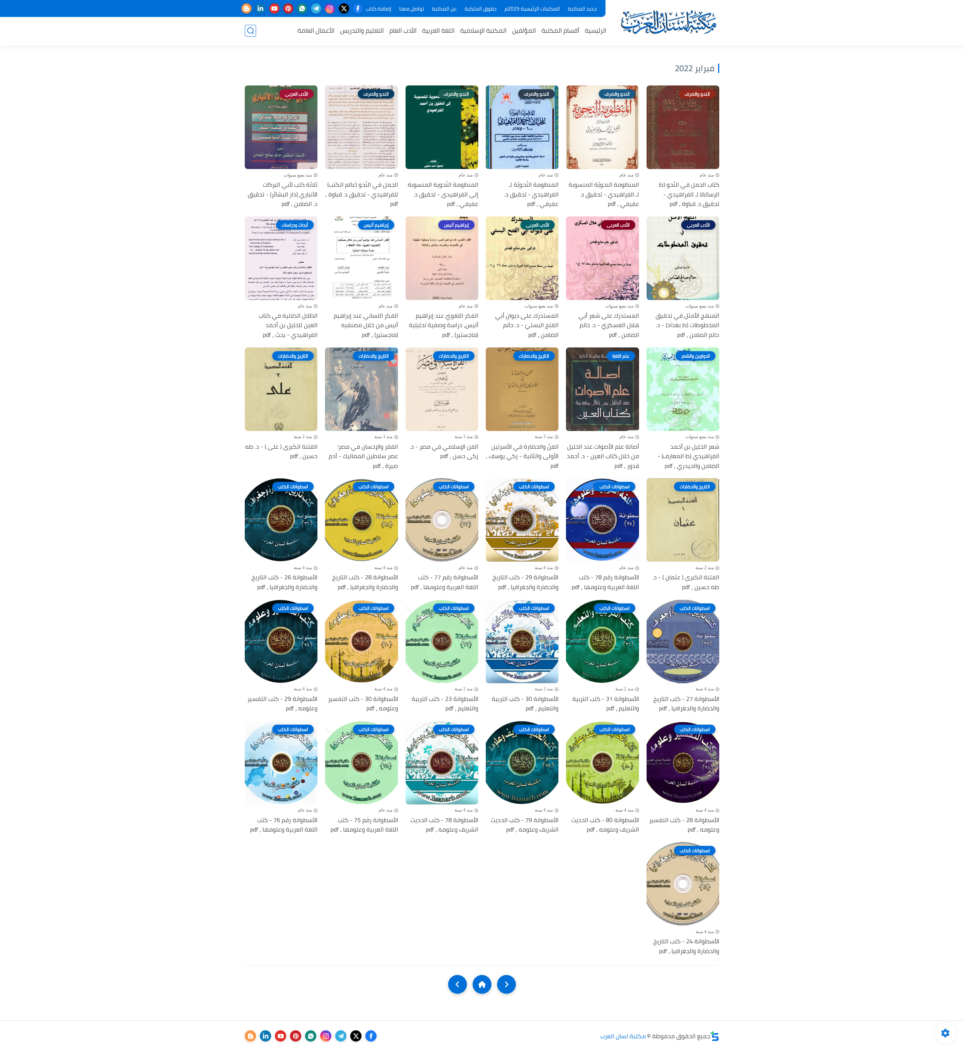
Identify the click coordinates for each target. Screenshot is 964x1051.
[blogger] (246, 8)
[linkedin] (260, 8)
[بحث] (250, 31)
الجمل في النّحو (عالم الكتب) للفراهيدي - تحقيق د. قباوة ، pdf (361, 194)
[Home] (482, 984)
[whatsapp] (302, 8)
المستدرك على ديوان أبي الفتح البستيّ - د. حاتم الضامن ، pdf (526, 325)
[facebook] (358, 8)
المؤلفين (524, 30)
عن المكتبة (444, 9)
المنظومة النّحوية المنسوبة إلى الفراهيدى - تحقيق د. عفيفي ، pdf (443, 194)
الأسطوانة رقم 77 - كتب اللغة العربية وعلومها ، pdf (444, 582)
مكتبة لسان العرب (623, 1036)
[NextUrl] (457, 984)
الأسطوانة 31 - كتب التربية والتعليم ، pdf (605, 703)
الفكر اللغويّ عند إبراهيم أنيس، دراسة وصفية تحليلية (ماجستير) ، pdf (443, 325)
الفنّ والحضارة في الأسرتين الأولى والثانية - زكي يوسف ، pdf (522, 456)
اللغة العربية (438, 30)
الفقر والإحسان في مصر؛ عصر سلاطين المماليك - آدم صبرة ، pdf (363, 456)
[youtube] (274, 8)
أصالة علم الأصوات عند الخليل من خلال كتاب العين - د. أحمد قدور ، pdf (603, 456)
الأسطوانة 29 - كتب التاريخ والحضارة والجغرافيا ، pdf (525, 582)
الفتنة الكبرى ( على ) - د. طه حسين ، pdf (281, 451)
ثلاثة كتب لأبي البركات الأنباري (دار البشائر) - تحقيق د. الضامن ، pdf (282, 194)
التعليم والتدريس (362, 30)
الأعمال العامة (315, 30)
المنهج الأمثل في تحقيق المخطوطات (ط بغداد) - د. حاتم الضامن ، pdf (687, 325)
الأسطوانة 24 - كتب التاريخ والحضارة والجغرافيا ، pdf (686, 946)
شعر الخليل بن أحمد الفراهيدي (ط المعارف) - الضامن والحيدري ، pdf (688, 456)
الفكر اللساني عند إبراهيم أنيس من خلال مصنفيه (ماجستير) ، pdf (366, 325)
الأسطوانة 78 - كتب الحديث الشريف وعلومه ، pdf (444, 825)
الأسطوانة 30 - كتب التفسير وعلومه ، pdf (363, 703)
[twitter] (344, 8)
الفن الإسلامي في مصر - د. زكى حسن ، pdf (444, 451)
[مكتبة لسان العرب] (668, 22)
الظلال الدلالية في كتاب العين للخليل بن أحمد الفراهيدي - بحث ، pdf (288, 325)
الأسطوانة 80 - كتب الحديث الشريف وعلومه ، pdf (605, 825)
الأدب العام (402, 30)
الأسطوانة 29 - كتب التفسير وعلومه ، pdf (282, 703)
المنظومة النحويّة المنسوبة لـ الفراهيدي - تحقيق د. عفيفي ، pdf (604, 194)
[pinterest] (288, 8)
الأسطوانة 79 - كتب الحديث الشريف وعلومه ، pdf (524, 825)
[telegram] (316, 8)
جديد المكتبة (582, 9)
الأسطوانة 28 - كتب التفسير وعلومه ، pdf (684, 825)
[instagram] (330, 8)
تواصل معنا (411, 9)
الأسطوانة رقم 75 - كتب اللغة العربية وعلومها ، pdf (364, 825)
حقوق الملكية (481, 9)
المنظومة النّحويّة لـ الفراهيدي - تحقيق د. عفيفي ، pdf (531, 194)
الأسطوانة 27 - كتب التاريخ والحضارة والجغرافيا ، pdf (686, 703)
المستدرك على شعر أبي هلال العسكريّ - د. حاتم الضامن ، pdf (608, 325)
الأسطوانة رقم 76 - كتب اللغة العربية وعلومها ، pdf (283, 825)
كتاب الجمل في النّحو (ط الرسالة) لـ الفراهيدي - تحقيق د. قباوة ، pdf (689, 194)
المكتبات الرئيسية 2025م (532, 9)
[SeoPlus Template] (714, 1036)
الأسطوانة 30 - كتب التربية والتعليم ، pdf (525, 703)
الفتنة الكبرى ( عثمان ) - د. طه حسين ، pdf (686, 582)
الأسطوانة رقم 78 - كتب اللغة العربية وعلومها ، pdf (605, 582)
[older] (506, 984)
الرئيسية (595, 30)
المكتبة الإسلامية (483, 30)
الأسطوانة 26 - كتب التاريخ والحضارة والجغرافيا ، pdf (284, 582)
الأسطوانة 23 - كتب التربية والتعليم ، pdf (445, 703)
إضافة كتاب (378, 9)
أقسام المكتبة (560, 30)
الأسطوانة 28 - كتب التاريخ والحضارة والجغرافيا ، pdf (365, 582)
